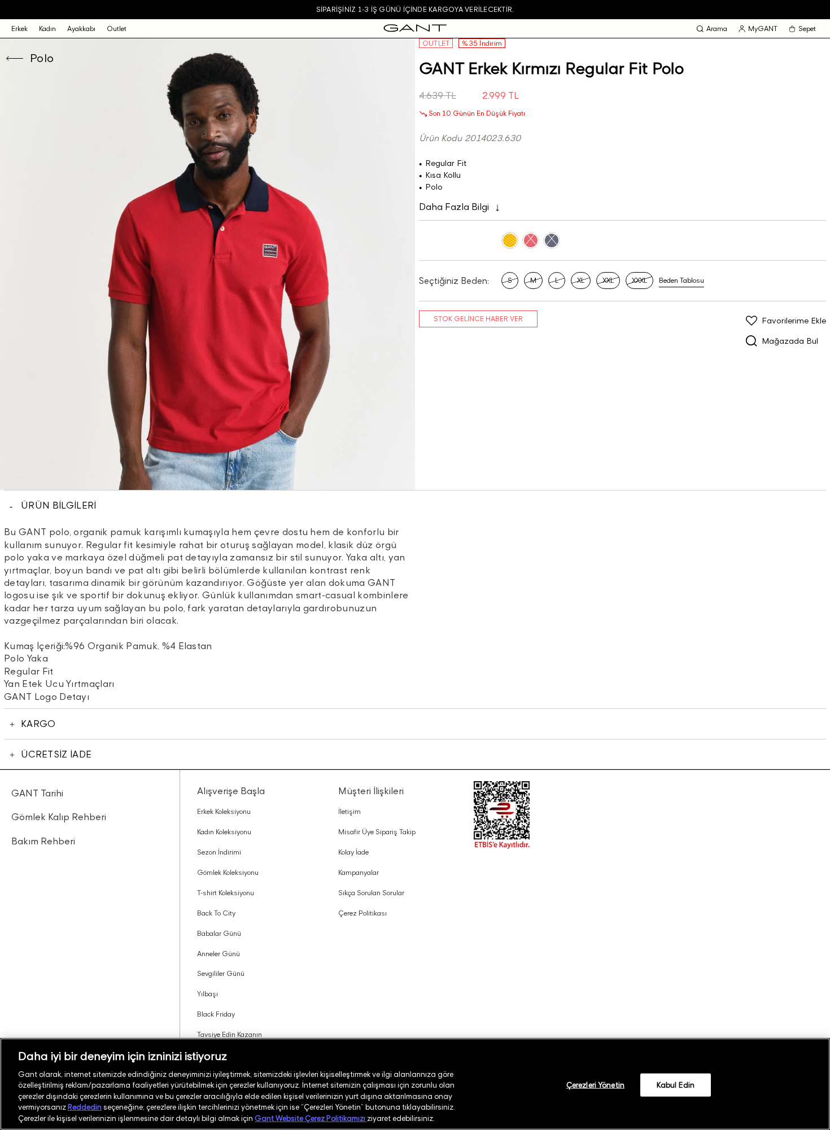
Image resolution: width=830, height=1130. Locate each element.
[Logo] (415, 28)
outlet (116, 28)
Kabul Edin (675, 1084)
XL (580, 280)
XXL (608, 280)
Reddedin (85, 1107)
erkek (19, 28)
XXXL (639, 280)
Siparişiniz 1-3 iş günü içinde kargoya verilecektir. (415, 9)
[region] (415, 1084)
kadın (47, 28)
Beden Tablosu (681, 280)
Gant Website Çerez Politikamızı (311, 1118)
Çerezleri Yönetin (595, 1084)
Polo (42, 58)
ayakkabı (81, 28)
